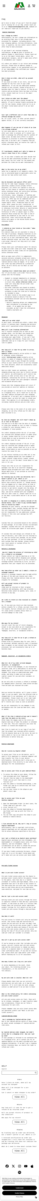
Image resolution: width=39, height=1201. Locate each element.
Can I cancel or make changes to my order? (19, 1092)
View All (20, 1097)
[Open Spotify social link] (19, 1172)
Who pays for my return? (11, 1117)
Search (4, 1069)
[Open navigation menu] (4, 6)
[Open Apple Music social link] (32, 1166)
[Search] (36, 1073)
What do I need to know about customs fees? (19, 1146)
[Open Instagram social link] (19, 1166)
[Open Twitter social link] (13, 1166)
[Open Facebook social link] (7, 1166)
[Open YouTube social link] (26, 1166)
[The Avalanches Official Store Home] (19, 6)
